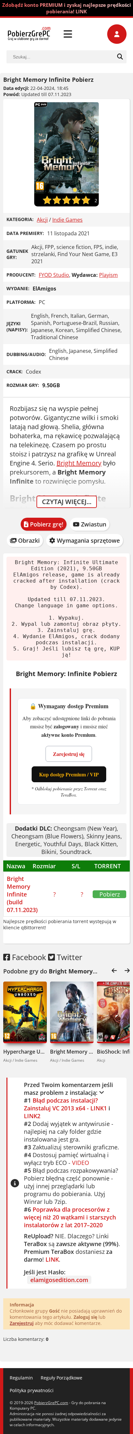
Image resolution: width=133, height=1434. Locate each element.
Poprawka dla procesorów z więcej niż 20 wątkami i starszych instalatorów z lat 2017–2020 (70, 1217)
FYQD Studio (54, 274)
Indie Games (67, 219)
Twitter (68, 957)
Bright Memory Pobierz (72, 1051)
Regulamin (21, 1378)
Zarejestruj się (69, 754)
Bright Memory (78, 463)
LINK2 (32, 1116)
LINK (52, 1259)
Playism (108, 274)
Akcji (42, 219)
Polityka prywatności (32, 1390)
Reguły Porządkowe (61, 1378)
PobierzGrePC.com (51, 1402)
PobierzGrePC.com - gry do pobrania (29, 34)
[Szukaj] (120, 56)
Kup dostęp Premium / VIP (69, 774)
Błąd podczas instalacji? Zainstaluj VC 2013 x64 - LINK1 (65, 1104)
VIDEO (80, 1163)
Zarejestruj (22, 1323)
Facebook (28, 957)
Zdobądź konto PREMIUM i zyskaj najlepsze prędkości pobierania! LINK (66, 8)
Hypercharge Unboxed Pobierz (25, 1051)
